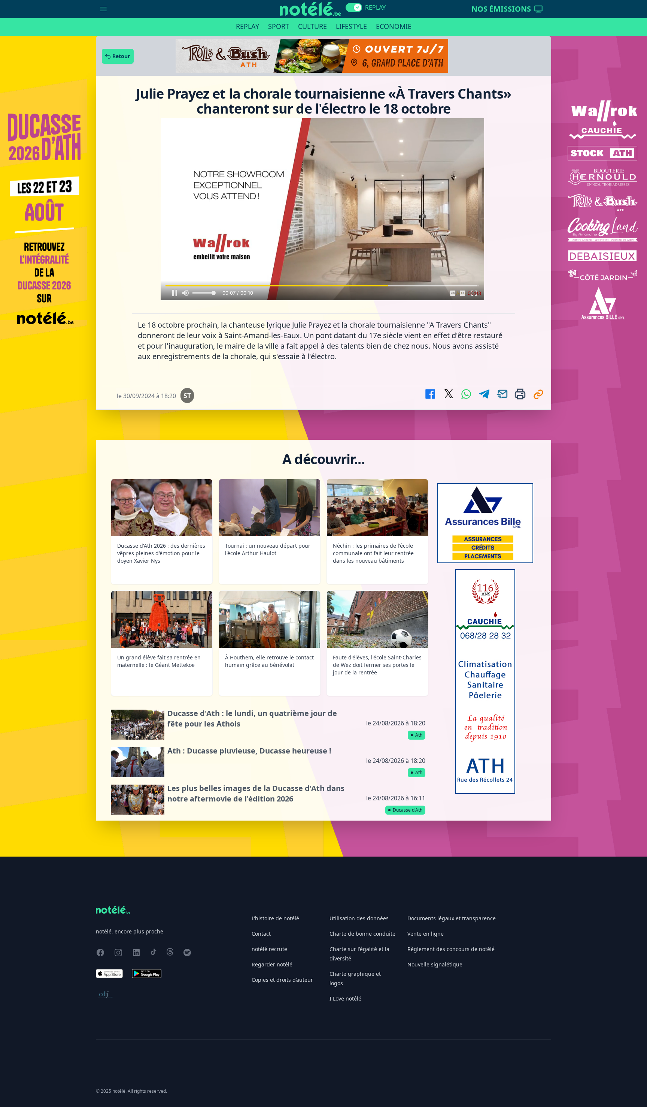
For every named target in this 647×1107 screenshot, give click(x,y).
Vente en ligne (425, 933)
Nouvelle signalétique (434, 964)
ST (187, 395)
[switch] (354, 7)
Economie (393, 26)
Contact (261, 933)
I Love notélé (345, 998)
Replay (247, 26)
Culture (312, 26)
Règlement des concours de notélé (451, 949)
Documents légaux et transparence (451, 918)
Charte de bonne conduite (362, 933)
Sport (278, 26)
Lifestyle (351, 26)
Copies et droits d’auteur (282, 979)
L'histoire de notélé (275, 918)
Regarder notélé (272, 964)
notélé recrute (269, 949)
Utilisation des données (359, 918)
